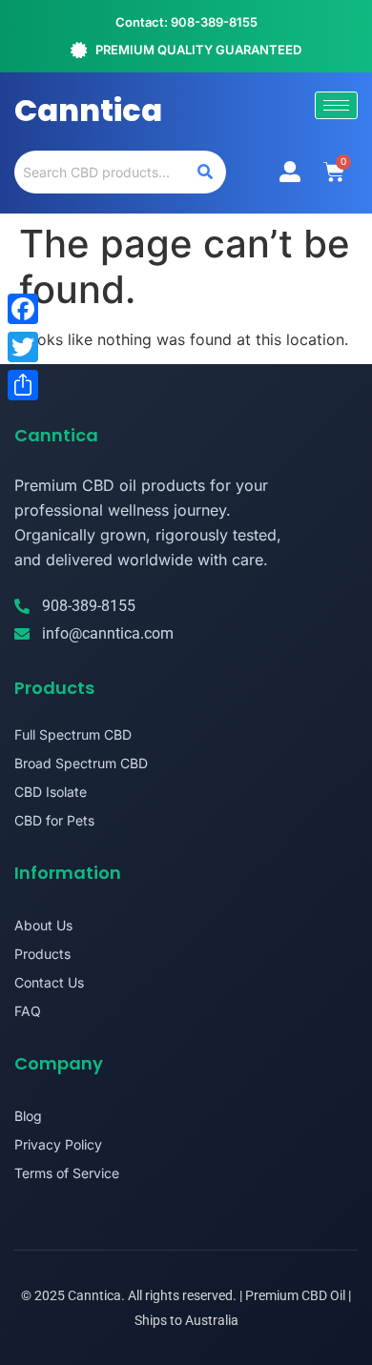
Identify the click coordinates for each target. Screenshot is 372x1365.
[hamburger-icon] (336, 105)
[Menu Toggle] (289, 171)
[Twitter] (23, 347)
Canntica (88, 110)
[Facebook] (23, 309)
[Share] (23, 385)
